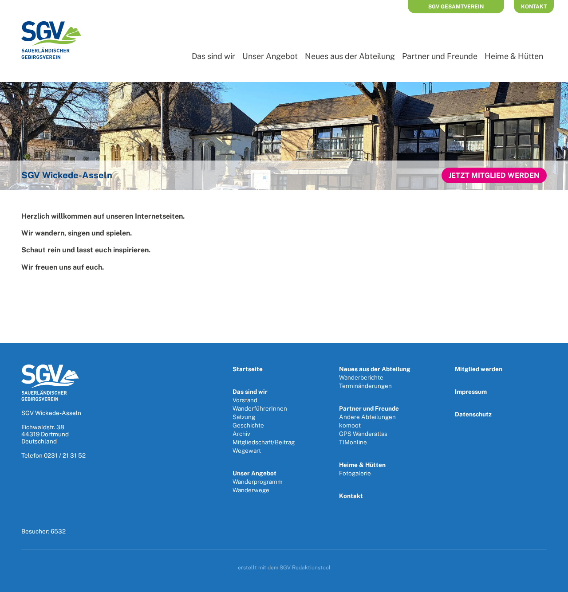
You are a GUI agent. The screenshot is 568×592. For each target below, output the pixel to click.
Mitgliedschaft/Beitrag (264, 442)
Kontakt (534, 7)
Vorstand (245, 400)
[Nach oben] (552, 582)
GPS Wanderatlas (363, 433)
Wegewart (247, 450)
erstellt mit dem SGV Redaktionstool (284, 568)
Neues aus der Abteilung (350, 56)
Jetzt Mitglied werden (494, 175)
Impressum (471, 391)
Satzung (244, 416)
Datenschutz (473, 414)
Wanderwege (251, 490)
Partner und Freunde (439, 56)
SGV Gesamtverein (456, 7)
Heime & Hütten (514, 56)
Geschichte (248, 425)
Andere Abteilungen (367, 416)
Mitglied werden (478, 368)
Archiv (241, 433)
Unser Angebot (270, 56)
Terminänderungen (365, 385)
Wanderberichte (361, 377)
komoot (350, 425)
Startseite (248, 368)
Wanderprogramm (258, 481)
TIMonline (353, 442)
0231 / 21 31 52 (65, 455)
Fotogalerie (355, 473)
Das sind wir (213, 56)
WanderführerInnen (260, 408)
